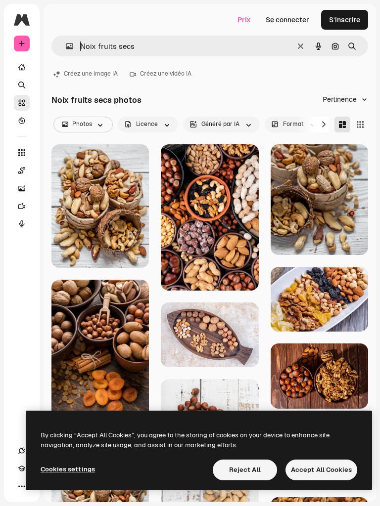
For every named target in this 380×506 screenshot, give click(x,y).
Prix (244, 19)
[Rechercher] (22, 85)
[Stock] (22, 103)
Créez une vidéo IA (165, 74)
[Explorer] (22, 120)
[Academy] (22, 468)
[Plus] (22, 486)
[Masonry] (342, 124)
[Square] (360, 124)
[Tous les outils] (22, 153)
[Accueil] (22, 67)
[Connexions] (22, 451)
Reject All (245, 469)
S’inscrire (344, 19)
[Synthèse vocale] (22, 224)
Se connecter (287, 19)
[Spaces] (22, 170)
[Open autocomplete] (65, 46)
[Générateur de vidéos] (22, 206)
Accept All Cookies (321, 469)
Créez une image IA (91, 74)
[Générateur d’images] (22, 188)
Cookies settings (68, 469)
